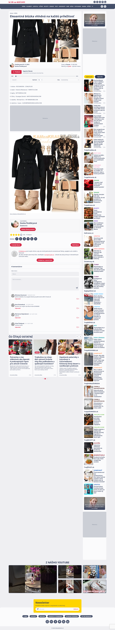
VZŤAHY (41, 6)
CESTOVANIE (77, 6)
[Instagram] (100, 2)
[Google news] (63, 621)
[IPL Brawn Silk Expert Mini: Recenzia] (94, 586)
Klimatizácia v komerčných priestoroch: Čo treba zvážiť (98, 405)
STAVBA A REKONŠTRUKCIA (99, 387)
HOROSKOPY (62, 6)
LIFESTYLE (35, 6)
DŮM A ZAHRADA (99, 249)
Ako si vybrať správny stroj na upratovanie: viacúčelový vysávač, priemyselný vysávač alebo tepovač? (99, 375)
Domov (11, 13)
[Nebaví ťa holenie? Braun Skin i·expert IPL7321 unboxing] (69, 586)
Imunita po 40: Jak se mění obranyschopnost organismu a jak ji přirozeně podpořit (99, 242)
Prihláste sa (22, 251)
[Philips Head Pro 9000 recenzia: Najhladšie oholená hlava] (94, 571)
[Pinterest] (102, 2)
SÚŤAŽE (89, 6)
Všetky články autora (27, 229)
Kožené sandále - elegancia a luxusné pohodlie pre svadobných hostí (99, 158)
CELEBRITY (29, 6)
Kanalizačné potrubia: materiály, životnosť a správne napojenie (97, 420)
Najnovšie (100, 77)
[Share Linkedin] (31, 238)
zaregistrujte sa (49, 255)
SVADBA (84, 6)
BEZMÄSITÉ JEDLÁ (99, 455)
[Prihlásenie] (102, 6)
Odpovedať (18, 299)
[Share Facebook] (16, 238)
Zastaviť (14, 80)
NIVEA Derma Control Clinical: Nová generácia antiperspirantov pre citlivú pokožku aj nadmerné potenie (99, 314)
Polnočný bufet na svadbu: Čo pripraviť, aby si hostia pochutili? (99, 171)
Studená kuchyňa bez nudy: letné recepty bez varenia (99, 459)
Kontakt (33, 616)
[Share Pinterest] (28, 238)
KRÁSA (23, 6)
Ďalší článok (75, 245)
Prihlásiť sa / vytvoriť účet (45, 260)
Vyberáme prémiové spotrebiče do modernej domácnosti (98, 448)
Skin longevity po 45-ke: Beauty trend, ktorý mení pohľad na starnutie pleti (99, 132)
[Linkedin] (105, 2)
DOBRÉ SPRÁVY (98, 294)
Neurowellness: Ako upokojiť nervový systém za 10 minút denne (99, 226)
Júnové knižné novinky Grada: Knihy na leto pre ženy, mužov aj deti (99, 490)
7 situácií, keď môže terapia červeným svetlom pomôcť (99, 185)
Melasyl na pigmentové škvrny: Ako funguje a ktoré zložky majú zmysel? (99, 97)
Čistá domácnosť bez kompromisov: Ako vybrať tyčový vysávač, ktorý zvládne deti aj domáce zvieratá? (99, 477)
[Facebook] (94, 2)
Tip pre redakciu (86, 616)
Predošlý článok (16, 245)
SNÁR (67, 6)
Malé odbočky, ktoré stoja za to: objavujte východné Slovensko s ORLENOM (99, 300)
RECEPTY (46, 6)
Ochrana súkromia (72, 616)
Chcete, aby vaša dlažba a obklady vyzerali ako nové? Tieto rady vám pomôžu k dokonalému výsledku (99, 360)
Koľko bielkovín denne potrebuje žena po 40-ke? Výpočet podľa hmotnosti (99, 143)
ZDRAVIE (51, 6)
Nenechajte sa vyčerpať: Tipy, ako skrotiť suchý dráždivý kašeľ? (99, 269)
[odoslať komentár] (77, 288)
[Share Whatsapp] (20, 238)
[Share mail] (35, 238)
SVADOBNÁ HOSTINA (97, 166)
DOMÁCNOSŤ (98, 353)
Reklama (42, 616)
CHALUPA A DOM (99, 415)
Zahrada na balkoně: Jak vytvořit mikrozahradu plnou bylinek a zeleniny (99, 254)
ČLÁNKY (96, 264)
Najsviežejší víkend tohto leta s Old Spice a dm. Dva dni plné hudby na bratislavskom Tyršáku (99, 120)
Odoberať (75, 609)
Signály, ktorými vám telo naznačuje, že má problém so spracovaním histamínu (99, 198)
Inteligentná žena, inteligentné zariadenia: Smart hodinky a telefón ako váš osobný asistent (99, 283)
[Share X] (24, 238)
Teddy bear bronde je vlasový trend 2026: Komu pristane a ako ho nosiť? (99, 109)
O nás (25, 616)
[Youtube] (97, 2)
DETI (95, 325)
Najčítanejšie (89, 77)
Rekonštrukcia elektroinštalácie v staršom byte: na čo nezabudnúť (99, 393)
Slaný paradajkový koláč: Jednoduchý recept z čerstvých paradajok (99, 214)
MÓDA (71, 6)
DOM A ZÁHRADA (99, 338)
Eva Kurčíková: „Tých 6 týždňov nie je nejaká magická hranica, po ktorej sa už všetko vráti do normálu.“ (99, 85)
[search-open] (105, 6)
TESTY (56, 6)
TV (92, 6)
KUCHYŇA (97, 443)
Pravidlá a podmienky (55, 616)
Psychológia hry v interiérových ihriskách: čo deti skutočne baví (99, 330)
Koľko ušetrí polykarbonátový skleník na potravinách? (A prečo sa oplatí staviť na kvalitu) (99, 343)
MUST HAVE (97, 153)
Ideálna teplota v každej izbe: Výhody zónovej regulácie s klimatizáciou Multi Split (99, 433)
